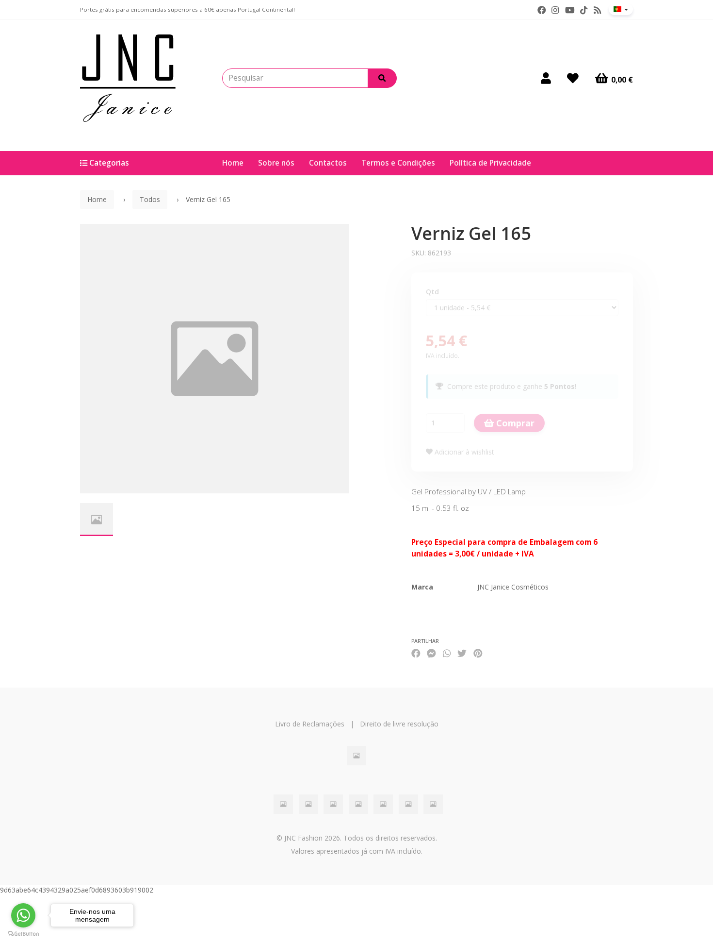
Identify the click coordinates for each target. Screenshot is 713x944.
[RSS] (597, 10)
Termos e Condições (398, 163)
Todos (150, 199)
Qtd (432, 291)
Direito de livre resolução (399, 723)
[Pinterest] (478, 653)
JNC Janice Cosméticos (513, 586)
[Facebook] (542, 10)
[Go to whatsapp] (23, 915)
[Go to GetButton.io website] (23, 934)
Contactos (328, 163)
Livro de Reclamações (309, 723)
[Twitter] (462, 653)
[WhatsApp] (447, 653)
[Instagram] (555, 10)
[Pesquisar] (382, 78)
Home (232, 163)
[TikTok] (583, 10)
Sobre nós (276, 163)
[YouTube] (570, 10)
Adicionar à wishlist (463, 451)
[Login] (546, 78)
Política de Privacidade (490, 163)
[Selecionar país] (621, 9)
